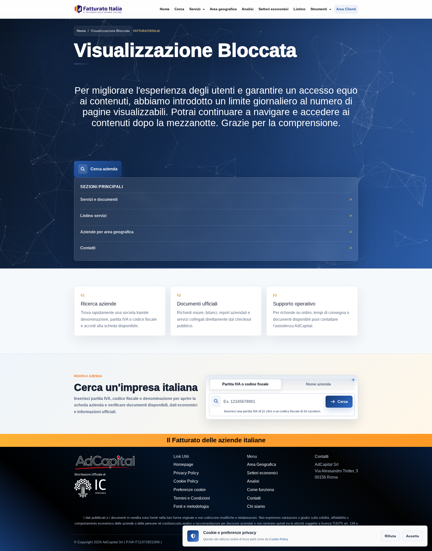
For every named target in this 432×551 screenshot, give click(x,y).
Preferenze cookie (190, 490)
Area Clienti (346, 9)
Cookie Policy (186, 481)
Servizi (195, 9)
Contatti (87, 248)
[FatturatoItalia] (98, 9)
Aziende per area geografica (107, 232)
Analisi (248, 9)
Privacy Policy (186, 473)
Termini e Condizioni (192, 498)
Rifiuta (390, 536)
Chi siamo (256, 506)
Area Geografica (261, 464)
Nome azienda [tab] (318, 384)
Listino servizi (93, 216)
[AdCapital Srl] (105, 462)
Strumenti (319, 9)
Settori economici (273, 9)
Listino (300, 9)
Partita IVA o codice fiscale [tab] (245, 384)
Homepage (183, 464)
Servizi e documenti (99, 199)
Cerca (179, 9)
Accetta (412, 536)
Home (165, 9)
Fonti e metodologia (191, 506)
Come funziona (260, 490)
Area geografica (223, 9)
